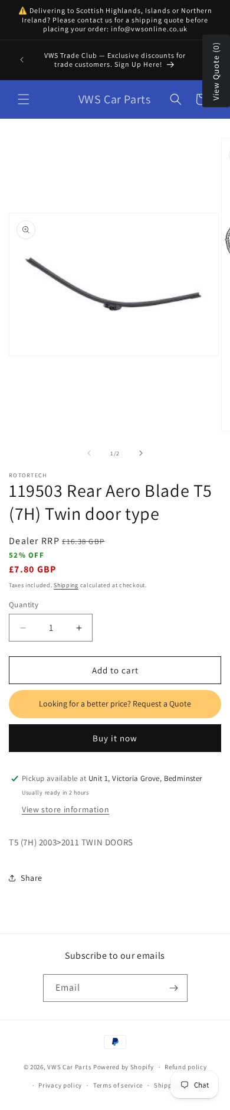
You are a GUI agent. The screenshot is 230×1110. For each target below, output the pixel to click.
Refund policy (185, 1067)
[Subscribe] (174, 988)
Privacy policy (60, 1085)
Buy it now (115, 738)
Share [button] (31, 878)
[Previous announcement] (22, 60)
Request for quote (115, 704)
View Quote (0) (216, 71)
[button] (24, 99)
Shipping (66, 585)
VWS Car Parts (69, 1067)
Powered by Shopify (123, 1067)
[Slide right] (141, 453)
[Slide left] (89, 453)
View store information (65, 809)
